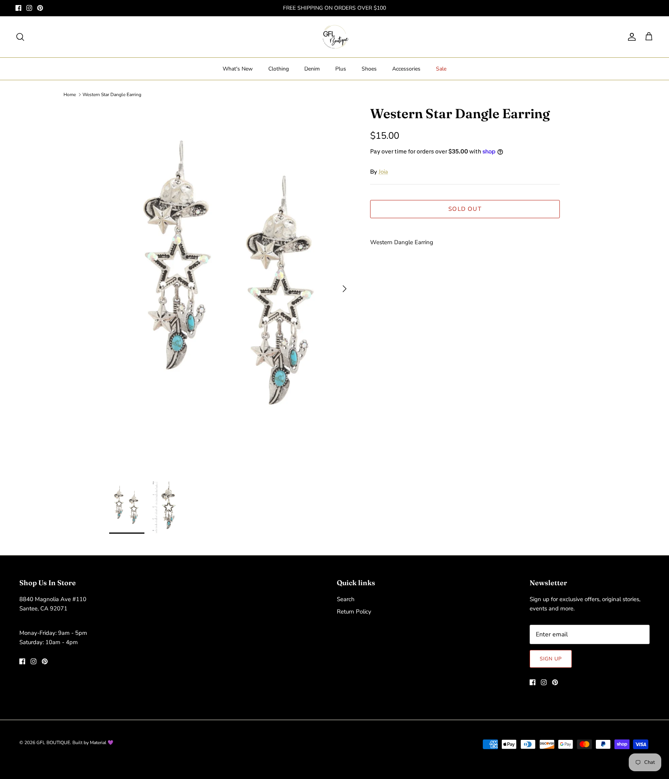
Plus (340, 68)
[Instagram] (29, 8)
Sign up (551, 658)
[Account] (630, 36)
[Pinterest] (40, 8)
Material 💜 (101, 742)
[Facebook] (18, 8)
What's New (238, 68)
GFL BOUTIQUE (53, 742)
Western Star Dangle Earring (111, 94)
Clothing (278, 68)
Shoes (369, 68)
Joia (383, 172)
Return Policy (354, 611)
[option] (231, 289)
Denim (312, 68)
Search (346, 599)
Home (69, 94)
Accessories (406, 68)
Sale (441, 68)
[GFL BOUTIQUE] (334, 37)
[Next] (344, 288)
